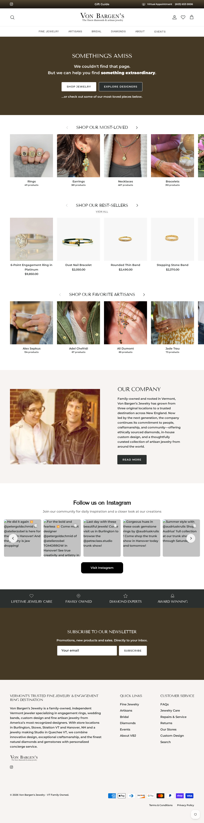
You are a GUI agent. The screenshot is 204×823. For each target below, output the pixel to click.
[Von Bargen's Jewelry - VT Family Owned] (102, 17)
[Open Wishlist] (183, 17)
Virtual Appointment (159, 4)
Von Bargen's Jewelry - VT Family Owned (43, 794)
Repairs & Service (173, 717)
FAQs (164, 704)
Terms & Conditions (161, 805)
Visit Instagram (102, 568)
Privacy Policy (185, 805)
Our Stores (168, 729)
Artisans (126, 710)
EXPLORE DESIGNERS (120, 86)
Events (125, 729)
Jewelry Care (170, 710)
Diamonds (128, 723)
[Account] (174, 17)
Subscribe (132, 650)
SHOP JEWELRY (79, 86)
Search (165, 742)
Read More (132, 459)
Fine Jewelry (129, 704)
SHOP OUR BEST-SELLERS (102, 205)
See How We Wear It (102, 4)
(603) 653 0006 (184, 4)
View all (102, 211)
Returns (166, 723)
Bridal (124, 717)
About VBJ (128, 735)
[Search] (12, 17)
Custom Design (172, 735)
